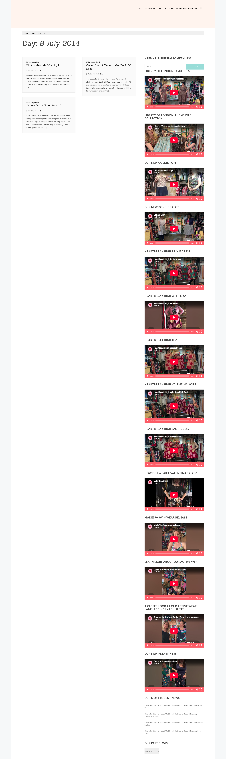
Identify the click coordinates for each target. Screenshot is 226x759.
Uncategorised (33, 62)
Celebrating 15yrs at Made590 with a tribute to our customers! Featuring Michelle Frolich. (174, 724)
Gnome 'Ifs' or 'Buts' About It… (44, 105)
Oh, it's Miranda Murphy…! (42, 65)
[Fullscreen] (200, 107)
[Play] (147, 107)
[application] (174, 92)
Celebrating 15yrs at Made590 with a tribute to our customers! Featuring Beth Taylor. (173, 732)
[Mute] (197, 107)
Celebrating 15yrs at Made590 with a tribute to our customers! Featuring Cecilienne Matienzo (171, 715)
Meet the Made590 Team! (150, 8)
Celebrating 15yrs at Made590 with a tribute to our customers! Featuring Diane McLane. (173, 707)
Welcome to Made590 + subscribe (181, 8)
